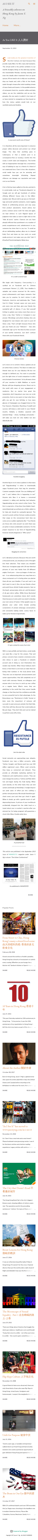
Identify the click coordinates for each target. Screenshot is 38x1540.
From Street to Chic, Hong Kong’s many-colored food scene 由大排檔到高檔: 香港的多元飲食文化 (19, 942)
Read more (31, 970)
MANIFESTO (13, 854)
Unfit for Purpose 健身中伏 (17, 1435)
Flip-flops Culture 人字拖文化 (18, 1376)
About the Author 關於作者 (17, 1068)
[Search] (29, 4)
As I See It (8, 3)
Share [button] (30, 895)
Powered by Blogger (20, 1531)
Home (5, 25)
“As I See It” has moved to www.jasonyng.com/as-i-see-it (17, 1128)
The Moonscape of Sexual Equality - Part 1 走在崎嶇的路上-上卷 (18, 1315)
